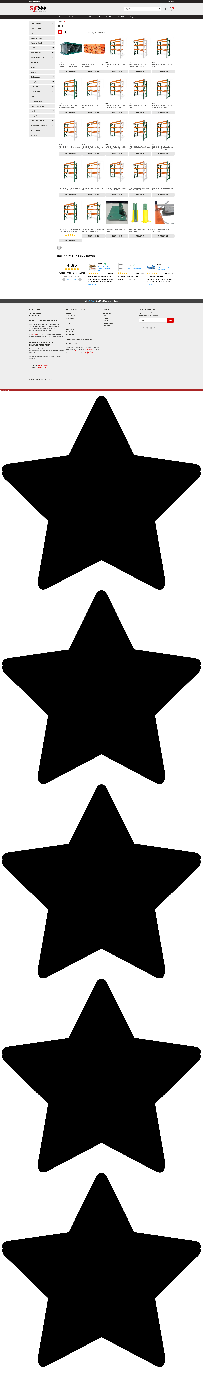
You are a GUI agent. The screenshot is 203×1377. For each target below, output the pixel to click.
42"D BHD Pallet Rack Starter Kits (139, 148)
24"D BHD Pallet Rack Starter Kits (163, 66)
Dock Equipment (36, 48)
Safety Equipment (36, 101)
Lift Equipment (35, 77)
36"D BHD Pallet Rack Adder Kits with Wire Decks (115, 107)
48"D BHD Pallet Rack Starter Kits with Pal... (135, 268)
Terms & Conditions (72, 327)
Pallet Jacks (34, 87)
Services (82, 17)
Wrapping (34, 135)
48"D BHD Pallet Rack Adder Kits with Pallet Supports (115, 189)
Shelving (33, 111)
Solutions (72, 17)
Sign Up (73, 316)
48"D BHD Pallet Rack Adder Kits (92, 189)
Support (133, 17)
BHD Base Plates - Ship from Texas (115, 230)
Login (67, 316)
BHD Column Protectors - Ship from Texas (140, 230)
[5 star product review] (70, 236)
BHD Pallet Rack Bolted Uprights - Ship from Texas (68, 66)
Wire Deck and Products (39, 125)
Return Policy (70, 334)
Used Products (60, 17)
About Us (92, 17)
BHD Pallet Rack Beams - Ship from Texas (93, 66)
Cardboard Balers (36, 23)
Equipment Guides (106, 17)
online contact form (90, 349)
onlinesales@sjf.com (80, 351)
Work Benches (35, 130)
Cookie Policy (70, 332)
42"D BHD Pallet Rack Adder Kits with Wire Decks (115, 148)
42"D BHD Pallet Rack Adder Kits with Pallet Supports (92, 148)
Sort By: (90, 32)
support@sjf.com (43, 365)
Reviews (4, 390)
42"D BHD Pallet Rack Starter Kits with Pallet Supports (163, 148)
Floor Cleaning (35, 62)
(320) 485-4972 (34, 1)
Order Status (70, 318)
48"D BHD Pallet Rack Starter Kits (163, 189)
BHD (65, 21)
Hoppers (33, 67)
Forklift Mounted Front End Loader (105, 268)
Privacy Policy (70, 329)
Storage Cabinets (36, 116)
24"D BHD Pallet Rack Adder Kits (115, 66)
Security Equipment (37, 106)
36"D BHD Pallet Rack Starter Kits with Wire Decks (163, 107)
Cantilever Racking (37, 28)
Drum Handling (36, 53)
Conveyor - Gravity (37, 43)
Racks (32, 96)
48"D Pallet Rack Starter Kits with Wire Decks (164, 268)
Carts (32, 33)
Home (60, 21)
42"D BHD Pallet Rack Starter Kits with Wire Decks (70, 189)
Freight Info (122, 17)
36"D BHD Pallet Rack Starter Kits (139, 107)
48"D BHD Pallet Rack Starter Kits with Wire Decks (93, 230)
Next (171, 247)
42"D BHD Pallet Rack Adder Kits (69, 148)
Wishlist (171, 1)
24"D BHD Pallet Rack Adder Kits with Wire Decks (139, 66)
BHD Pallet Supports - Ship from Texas (161, 230)
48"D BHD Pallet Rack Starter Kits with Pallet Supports (70, 230)
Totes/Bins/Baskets (37, 121)
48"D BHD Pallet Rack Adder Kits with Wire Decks (139, 189)
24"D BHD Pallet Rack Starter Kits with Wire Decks (70, 107)
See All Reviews (72, 279)
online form (41, 362)
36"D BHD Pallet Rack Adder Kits (92, 107)
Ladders (33, 72)
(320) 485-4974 (41, 367)
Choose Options (70, 72)
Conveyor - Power (36, 38)
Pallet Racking (35, 91)
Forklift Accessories (37, 57)
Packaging (34, 82)
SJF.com (92, 301)
